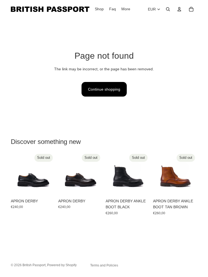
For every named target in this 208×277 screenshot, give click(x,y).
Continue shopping (104, 89)
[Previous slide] (17, 174)
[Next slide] (49, 174)
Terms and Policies (104, 265)
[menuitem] (126, 9)
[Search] (168, 9)
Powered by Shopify (62, 265)
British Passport (34, 265)
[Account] (179, 9)
